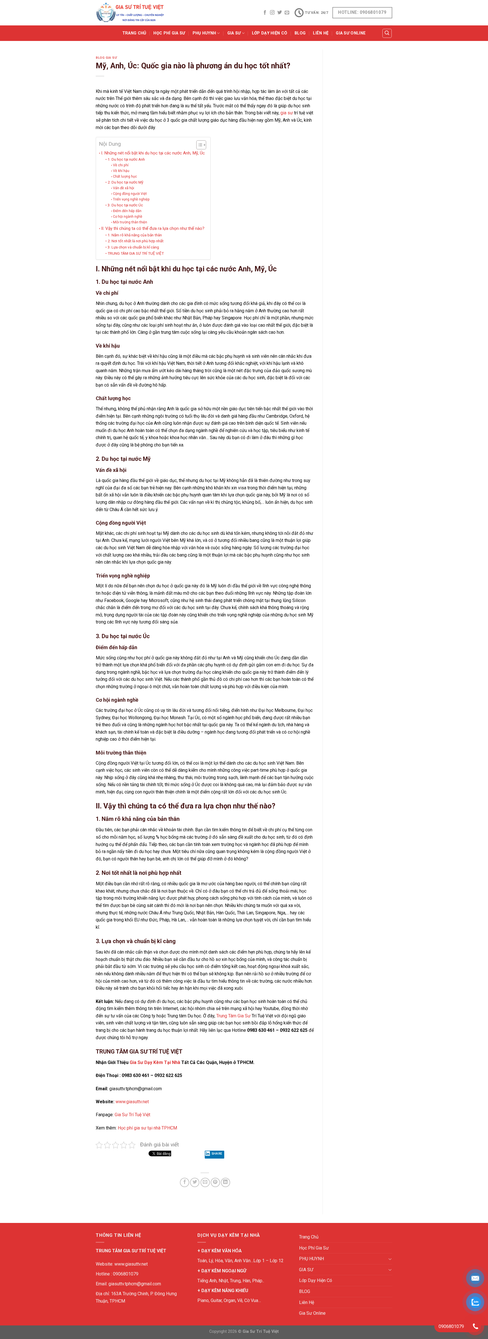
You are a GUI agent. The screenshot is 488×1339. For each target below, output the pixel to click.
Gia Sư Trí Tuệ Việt (132, 1114)
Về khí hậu (121, 171)
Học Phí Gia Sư (169, 33)
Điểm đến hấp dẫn (127, 211)
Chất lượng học (125, 176)
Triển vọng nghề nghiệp (131, 199)
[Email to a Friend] (205, 1182)
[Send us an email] (287, 12)
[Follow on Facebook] (265, 12)
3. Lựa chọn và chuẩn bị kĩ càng (133, 247)
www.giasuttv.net (132, 1101)
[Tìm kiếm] (387, 33)
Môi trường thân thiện (130, 222)
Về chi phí (120, 165)
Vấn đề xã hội (123, 188)
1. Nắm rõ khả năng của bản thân (135, 235)
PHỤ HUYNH (204, 33)
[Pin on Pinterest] (215, 1182)
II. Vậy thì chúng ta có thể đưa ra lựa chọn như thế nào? (152, 228)
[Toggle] (390, 1258)
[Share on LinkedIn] (225, 1182)
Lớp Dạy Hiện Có (269, 33)
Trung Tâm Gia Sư (233, 1016)
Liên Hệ (320, 33)
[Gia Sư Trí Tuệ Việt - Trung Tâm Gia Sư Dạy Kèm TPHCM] (130, 12)
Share (217, 1153)
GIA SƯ (234, 33)
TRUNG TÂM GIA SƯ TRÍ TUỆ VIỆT (136, 253)
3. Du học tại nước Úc (125, 205)
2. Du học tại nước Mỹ (125, 182)
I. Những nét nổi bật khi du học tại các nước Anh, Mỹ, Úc (153, 153)
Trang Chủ (134, 33)
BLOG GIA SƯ (106, 58)
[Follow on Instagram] (272, 12)
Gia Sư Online (351, 33)
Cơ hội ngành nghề (127, 217)
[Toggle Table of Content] (198, 145)
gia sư (286, 112)
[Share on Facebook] (184, 1182)
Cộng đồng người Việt (130, 194)
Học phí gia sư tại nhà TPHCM (147, 1128)
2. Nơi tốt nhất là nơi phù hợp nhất (136, 241)
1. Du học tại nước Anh (126, 159)
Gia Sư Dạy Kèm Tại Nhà (155, 1062)
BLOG (300, 33)
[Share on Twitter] (194, 1182)
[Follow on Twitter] (279, 12)
